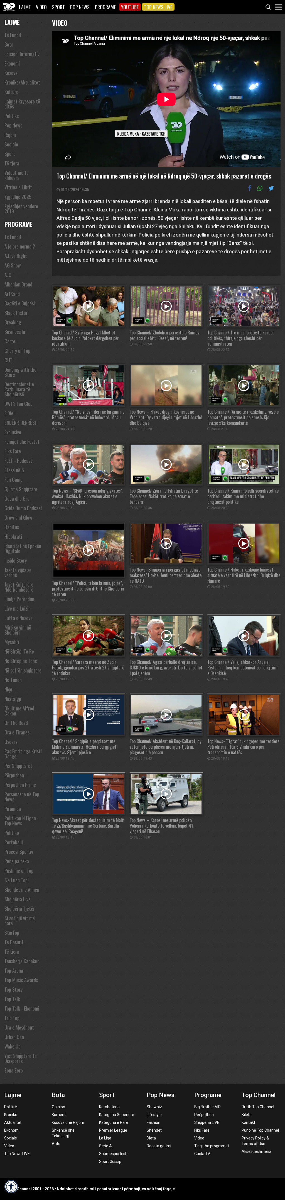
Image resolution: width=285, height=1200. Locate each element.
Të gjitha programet (211, 1146)
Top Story (13, 989)
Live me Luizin (17, 608)
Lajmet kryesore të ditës (22, 104)
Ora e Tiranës (17, 732)
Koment (59, 1114)
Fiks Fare (12, 451)
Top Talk (12, 999)
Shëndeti (155, 1130)
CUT (8, 360)
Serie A (105, 1146)
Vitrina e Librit (18, 187)
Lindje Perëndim (19, 599)
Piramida (12, 808)
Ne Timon (13, 679)
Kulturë (11, 91)
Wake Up (12, 1046)
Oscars (10, 741)
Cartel (10, 341)
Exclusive (12, 432)
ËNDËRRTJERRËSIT (21, 422)
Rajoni (10, 134)
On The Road (16, 722)
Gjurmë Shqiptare (20, 489)
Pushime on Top (18, 870)
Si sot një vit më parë (19, 920)
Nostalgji (12, 698)
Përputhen (14, 775)
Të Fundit (13, 34)
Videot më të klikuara (16, 175)
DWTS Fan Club (18, 403)
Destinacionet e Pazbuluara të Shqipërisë (19, 389)
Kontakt (248, 1122)
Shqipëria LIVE (206, 1122)
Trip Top (11, 1017)
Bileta (247, 1114)
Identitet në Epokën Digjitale (22, 548)
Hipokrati (13, 536)
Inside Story (15, 560)
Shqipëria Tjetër (19, 908)
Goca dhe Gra (17, 498)
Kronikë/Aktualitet (22, 82)
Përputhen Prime (20, 784)
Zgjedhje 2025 (17, 196)
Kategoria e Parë (113, 1122)
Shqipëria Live (17, 899)
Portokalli (13, 842)
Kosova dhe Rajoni (68, 1122)
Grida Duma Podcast (23, 508)
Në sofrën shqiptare (22, 670)
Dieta (151, 1138)
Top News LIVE (158, 7)
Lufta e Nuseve (18, 617)
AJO (7, 274)
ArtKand (12, 293)
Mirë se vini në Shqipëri (17, 630)
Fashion (153, 1122)
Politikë (10, 1107)
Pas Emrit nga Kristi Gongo (23, 754)
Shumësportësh (113, 1153)
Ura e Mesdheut (19, 1027)
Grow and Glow (18, 517)
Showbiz (154, 1107)
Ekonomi (12, 63)
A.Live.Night (15, 255)
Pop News (80, 7)
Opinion (58, 1107)
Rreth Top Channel (258, 1107)
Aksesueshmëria (256, 1151)
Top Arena (13, 970)
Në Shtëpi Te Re (19, 651)
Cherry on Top (17, 350)
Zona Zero (13, 1070)
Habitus (11, 527)
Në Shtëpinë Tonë (20, 660)
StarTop (11, 932)
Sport (58, 7)
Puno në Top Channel (260, 1130)
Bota (8, 44)
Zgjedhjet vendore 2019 (21, 209)
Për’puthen (204, 1114)
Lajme (25, 7)
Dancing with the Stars (20, 372)
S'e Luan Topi (16, 880)
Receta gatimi (159, 1146)
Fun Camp (13, 479)
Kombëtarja (109, 1107)
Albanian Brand (18, 284)
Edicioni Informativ (22, 53)
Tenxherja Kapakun (22, 961)
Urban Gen (14, 1036)
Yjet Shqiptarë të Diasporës (20, 1058)
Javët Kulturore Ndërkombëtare (18, 587)
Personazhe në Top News (21, 797)
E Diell (10, 413)
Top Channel (259, 1094)
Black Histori (16, 312)
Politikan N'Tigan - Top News (21, 821)
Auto (56, 1143)
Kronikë (10, 1114)
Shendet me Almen (21, 889)
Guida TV (202, 1153)
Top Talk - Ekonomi (21, 1008)
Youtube (130, 7)
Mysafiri (11, 641)
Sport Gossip (110, 1161)
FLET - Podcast (18, 460)
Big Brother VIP (207, 1107)
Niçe (8, 689)
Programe (105, 7)
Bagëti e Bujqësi (19, 303)
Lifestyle (154, 1114)
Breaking (12, 322)
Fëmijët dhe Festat (22, 441)
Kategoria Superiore (116, 1114)
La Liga (105, 1138)
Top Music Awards (21, 980)
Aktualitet (12, 1122)
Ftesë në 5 (14, 470)
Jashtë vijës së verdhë (17, 572)
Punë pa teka (16, 861)
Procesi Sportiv (18, 851)
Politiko (11, 832)
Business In (14, 331)
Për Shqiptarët (18, 765)
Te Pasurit (14, 942)
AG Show (12, 265)
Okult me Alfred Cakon (19, 711)
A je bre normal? (19, 246)
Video (41, 7)
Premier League (113, 1130)
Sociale (11, 144)
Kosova (11, 72)
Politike (11, 115)
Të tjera (11, 163)
